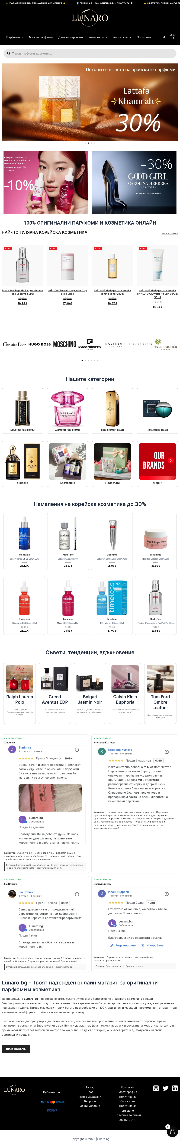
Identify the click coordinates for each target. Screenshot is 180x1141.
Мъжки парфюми (41, 37)
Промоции (144, 37)
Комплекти (96, 37)
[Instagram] (156, 1088)
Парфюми (13, 37)
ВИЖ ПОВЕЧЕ (16, 1049)
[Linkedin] (175, 1088)
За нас (89, 1087)
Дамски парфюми (70, 37)
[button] (21, 37)
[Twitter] (165, 1088)
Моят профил (127, 1092)
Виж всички (170, 233)
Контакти (127, 1087)
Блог (90, 1092)
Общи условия (90, 1106)
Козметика (120, 37)
